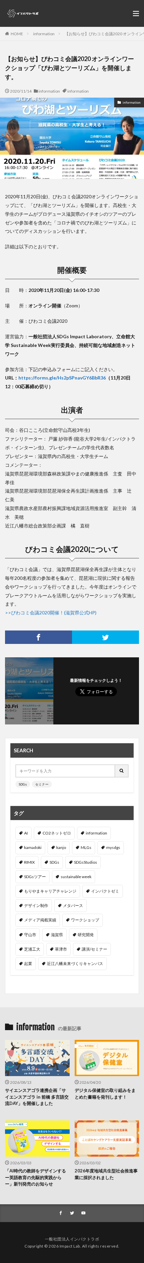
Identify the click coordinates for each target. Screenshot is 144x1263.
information (44, 33)
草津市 (61, 949)
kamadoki (33, 847)
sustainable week (76, 876)
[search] (122, 770)
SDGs (23, 784)
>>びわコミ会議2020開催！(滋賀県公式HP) (50, 612)
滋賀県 (57, 934)
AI (26, 833)
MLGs (86, 847)
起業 (28, 963)
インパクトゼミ (105, 891)
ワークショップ (85, 919)
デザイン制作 (36, 905)
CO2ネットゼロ (57, 833)
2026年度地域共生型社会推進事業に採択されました (106, 1174)
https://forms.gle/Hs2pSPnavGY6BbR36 (62, 378)
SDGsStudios (85, 862)
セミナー (42, 784)
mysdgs (113, 847)
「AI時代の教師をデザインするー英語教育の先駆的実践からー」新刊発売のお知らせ (35, 1177)
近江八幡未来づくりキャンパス (75, 963)
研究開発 (86, 934)
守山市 (30, 934)
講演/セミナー (94, 949)
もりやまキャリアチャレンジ (50, 891)
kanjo (61, 847)
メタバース (73, 905)
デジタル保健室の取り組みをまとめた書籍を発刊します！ (105, 1094)
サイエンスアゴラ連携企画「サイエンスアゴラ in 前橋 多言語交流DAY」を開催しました (37, 1097)
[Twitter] (105, 637)
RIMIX (29, 862)
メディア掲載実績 (40, 919)
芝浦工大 (32, 949)
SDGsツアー (35, 876)
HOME (17, 33)
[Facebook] (38, 637)
